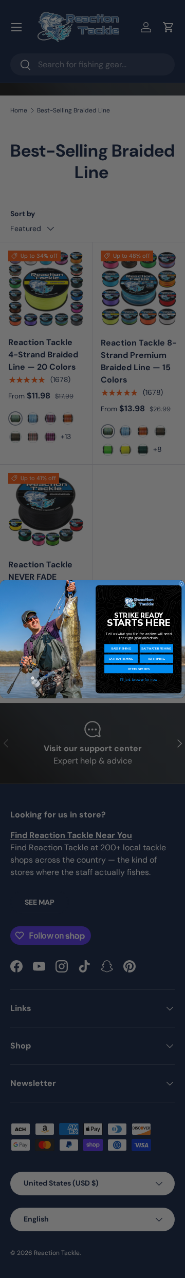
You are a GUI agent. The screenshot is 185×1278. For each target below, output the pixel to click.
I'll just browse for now (138, 679)
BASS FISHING (121, 648)
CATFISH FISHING (121, 658)
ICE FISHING (156, 658)
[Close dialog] (181, 583)
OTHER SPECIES (139, 669)
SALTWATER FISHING (156, 648)
